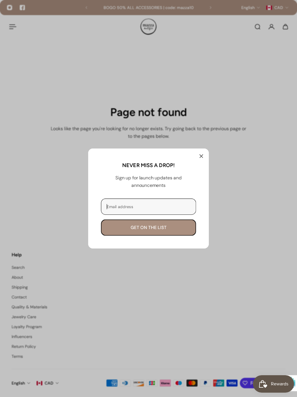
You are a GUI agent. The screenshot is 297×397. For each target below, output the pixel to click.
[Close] (201, 156)
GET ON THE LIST (148, 227)
